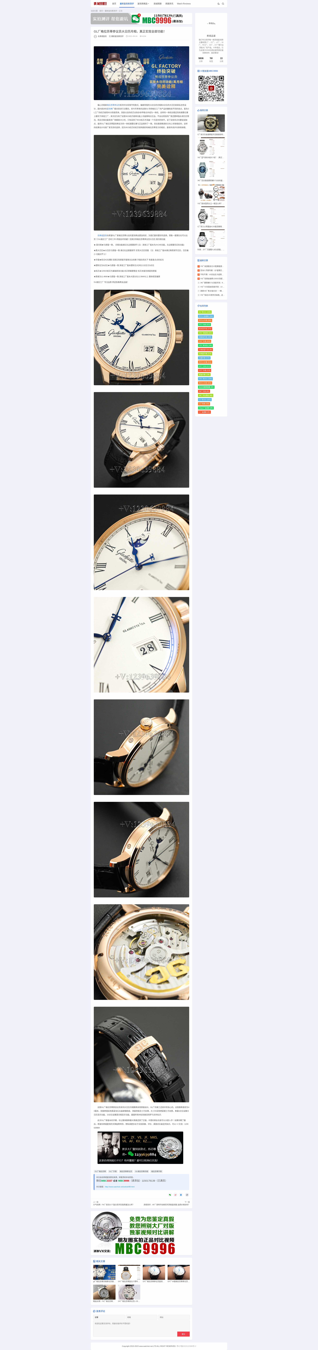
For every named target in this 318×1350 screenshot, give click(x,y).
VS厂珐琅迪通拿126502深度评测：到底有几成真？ (220, 279)
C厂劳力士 (205, 400)
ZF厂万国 (204, 366)
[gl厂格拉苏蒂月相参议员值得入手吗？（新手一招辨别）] (104, 1273)
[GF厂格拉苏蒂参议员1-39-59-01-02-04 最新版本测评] (129, 1293)
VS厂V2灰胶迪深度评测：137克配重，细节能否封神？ (221, 287)
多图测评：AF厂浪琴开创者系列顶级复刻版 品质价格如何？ (167, 1205)
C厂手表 (204, 404)
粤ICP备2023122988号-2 (186, 1346)
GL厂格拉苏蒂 (100, 1171)
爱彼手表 (204, 375)
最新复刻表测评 (127, 4)
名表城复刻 (102, 36)
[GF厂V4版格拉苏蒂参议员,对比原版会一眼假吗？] (179, 1273)
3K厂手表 (204, 391)
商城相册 (158, 4)
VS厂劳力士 (205, 379)
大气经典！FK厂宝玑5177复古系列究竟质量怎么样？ (113, 1205)
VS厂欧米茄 (205, 345)
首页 (114, 4)
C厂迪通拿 (204, 412)
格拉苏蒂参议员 (113, 105)
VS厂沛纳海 (205, 333)
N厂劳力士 (205, 312)
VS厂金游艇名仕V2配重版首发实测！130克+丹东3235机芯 (223, 266)
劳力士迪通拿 (206, 316)
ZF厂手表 (204, 324)
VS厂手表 (204, 341)
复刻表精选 (142, 4)
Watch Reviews (184, 4)
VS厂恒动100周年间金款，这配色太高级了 (216, 295)
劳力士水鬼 (205, 362)
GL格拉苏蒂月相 (141, 1171)
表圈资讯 (169, 4)
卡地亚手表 (205, 354)
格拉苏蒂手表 (156, 1171)
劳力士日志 (205, 383)
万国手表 (204, 358)
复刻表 (109, 109)
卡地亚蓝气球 (205, 350)
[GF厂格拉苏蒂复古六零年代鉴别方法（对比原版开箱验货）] (129, 1273)
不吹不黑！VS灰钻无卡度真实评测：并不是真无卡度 (220, 274)
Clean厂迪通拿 (206, 408)
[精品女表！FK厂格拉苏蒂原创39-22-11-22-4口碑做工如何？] (104, 1293)
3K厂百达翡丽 (205, 395)
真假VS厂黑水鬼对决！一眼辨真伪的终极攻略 (218, 291)
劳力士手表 (205, 320)
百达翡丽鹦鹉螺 (206, 387)
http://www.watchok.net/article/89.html (120, 1187)
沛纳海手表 (205, 337)
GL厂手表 (113, 1171)
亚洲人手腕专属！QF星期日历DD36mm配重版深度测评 (221, 270)
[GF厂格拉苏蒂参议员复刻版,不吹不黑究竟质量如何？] (154, 1273)
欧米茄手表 (205, 329)
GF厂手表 (204, 370)
